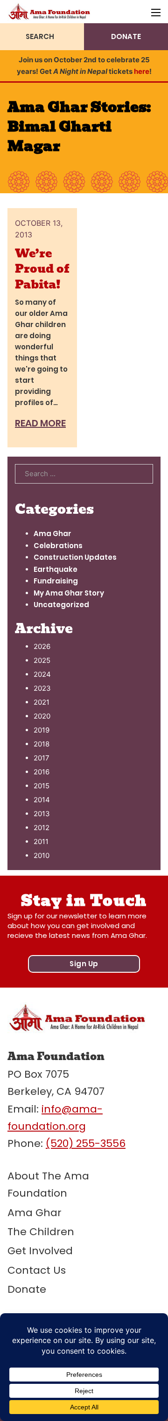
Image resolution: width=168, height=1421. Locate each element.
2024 (42, 674)
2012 (41, 827)
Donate (26, 1289)
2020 (42, 716)
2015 (41, 785)
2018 (41, 744)
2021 (41, 702)
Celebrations (58, 545)
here (141, 71)
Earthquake (55, 569)
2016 (41, 771)
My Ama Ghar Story (69, 593)
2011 (41, 841)
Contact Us (36, 1270)
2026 (42, 646)
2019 (41, 730)
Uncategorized (61, 604)
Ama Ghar (52, 533)
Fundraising (56, 581)
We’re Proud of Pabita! (42, 269)
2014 (42, 799)
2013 (42, 813)
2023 (42, 688)
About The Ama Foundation (48, 1184)
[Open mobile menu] (156, 12)
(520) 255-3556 (86, 1143)
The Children (40, 1232)
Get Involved (40, 1251)
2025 (42, 660)
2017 (41, 757)
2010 (41, 855)
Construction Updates (75, 557)
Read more (40, 423)
